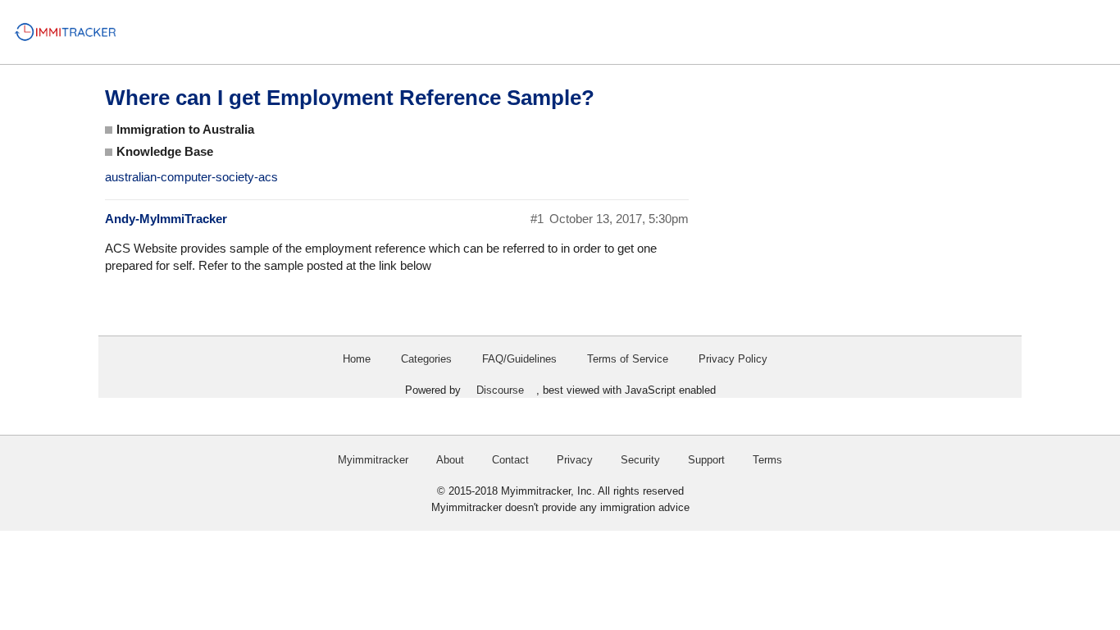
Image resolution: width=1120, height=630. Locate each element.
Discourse (500, 390)
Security (640, 460)
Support (706, 460)
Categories (426, 359)
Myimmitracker (373, 460)
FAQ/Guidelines (519, 359)
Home (357, 359)
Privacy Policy (733, 359)
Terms (767, 460)
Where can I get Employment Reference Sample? (349, 97)
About (450, 460)
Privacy (575, 460)
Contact (510, 460)
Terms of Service (627, 359)
